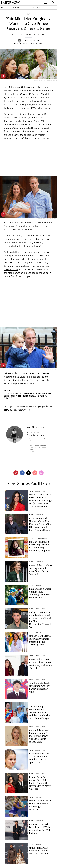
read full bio (31, 452)
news (28, 14)
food (25, 7)
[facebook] (22, 472)
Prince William (41, 121)
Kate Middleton (12, 87)
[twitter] (28, 472)
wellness (36, 7)
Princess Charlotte (41, 94)
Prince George (20, 94)
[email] (41, 472)
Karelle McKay (32, 40)
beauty (16, 7)
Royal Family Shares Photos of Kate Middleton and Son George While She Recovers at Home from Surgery (27, 396)
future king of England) (19, 105)
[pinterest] (3, 76)
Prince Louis (17, 98)
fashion (5, 7)
